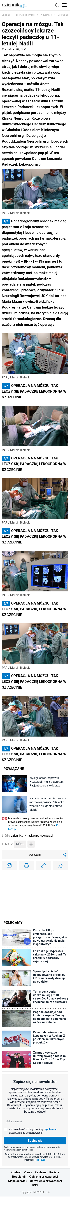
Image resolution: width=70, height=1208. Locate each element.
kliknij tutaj (40, 1160)
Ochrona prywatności (43, 1176)
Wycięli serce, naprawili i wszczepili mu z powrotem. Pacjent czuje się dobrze (46, 781)
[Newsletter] (9, 865)
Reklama (40, 1172)
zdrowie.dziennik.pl (25, 15)
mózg (20, 844)
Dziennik (6, 15)
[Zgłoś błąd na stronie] (60, 865)
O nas (28, 1172)
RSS (35, 1185)
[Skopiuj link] (43, 865)
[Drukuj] (26, 865)
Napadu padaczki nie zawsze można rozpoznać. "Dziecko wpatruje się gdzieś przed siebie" (47, 804)
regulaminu (50, 1129)
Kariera (54, 1172)
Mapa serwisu (17, 1181)
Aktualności (46, 15)
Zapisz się (35, 1140)
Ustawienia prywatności (46, 1181)
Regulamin (19, 1176)
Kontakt (16, 1172)
